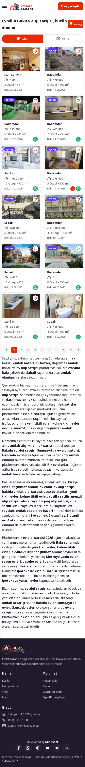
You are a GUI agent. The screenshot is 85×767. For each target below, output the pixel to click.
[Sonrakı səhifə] (78, 350)
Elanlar (6, 680)
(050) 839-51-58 (18, 720)
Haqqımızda (50, 680)
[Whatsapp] (28, 748)
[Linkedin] (66, 748)
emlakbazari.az (23, 726)
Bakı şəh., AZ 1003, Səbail (24, 714)
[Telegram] (57, 748)
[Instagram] (38, 748)
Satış (5, 692)
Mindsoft (51, 742)
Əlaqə (46, 686)
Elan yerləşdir (70, 6)
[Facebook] (19, 748)
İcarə (5, 697)
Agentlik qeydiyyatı (54, 697)
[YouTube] (47, 748)
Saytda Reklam (52, 692)
